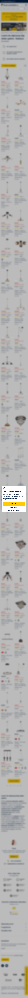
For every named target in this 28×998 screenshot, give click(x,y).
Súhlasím (14, 504)
